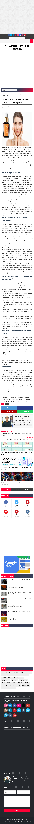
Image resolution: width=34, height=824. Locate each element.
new (7, 94)
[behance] (20, 35)
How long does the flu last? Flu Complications (17, 618)
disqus (17, 489)
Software (15, 680)
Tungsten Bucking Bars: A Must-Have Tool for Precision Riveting (19, 593)
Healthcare (11, 677)
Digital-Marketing (7, 675)
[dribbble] (18, 35)
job (10, 685)
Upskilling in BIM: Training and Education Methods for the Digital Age (20, 605)
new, (21, 107)
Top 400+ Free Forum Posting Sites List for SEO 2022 (20, 612)
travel (8, 688)
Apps (3, 672)
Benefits (8, 672)
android (19, 683)
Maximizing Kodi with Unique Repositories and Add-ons (17, 586)
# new (6, 404)
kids (19, 685)
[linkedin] (13, 35)
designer (4, 685)
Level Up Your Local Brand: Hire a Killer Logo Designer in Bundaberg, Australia (20, 599)
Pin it (11, 412)
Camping (22, 672)
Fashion (25, 675)
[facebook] (9, 35)
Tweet (11, 408)
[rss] (21, 821)
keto (14, 685)
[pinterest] (15, 35)
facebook (27, 489)
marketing (25, 685)
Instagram (20, 677)
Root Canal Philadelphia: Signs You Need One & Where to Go (16, 453)
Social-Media (6, 680)
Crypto (29, 672)
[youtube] (25, 35)
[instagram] (22, 35)
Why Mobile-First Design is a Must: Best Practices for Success (16, 468)
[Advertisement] (17, 17)
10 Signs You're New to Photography (19, 579)
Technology (23, 680)
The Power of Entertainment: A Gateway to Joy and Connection (16, 483)
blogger (6, 489)
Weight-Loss (11, 683)
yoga (13, 688)
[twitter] (11, 35)
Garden (4, 677)
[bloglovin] (18, 821)
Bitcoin (15, 672)
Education (18, 675)
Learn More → (15, 783)
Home (3, 94)
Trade (3, 683)
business (26, 683)
